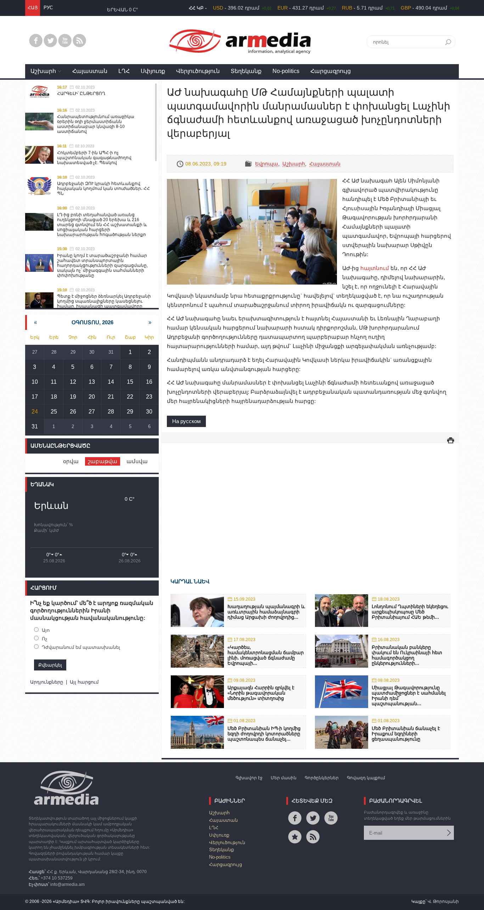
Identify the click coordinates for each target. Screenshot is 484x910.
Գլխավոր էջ (249, 777)
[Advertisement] (310, 500)
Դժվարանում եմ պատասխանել (81, 647)
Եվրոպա (266, 164)
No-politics (285, 71)
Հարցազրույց (330, 71)
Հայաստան (89, 71)
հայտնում (374, 268)
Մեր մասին (284, 777)
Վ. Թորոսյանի (443, 901)
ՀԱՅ (33, 7)
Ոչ (44, 638)
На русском (186, 421)
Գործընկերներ (322, 777)
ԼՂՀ (124, 71)
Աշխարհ (43, 71)
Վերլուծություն (198, 71)
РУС (48, 7)
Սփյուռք (153, 71)
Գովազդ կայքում (366, 777)
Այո (46, 630)
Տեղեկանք (246, 71)
